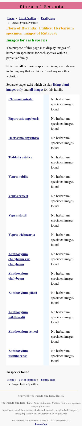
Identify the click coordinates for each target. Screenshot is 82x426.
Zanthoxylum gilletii (22, 292)
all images (36, 89)
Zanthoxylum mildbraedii (18, 314)
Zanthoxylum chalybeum (18, 276)
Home (10, 18)
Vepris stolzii (17, 215)
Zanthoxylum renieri (23, 331)
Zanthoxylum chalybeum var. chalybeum (19, 258)
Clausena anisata (20, 99)
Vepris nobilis (18, 176)
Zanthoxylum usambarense (18, 353)
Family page (48, 18)
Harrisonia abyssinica (23, 137)
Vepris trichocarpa (21, 234)
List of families (27, 18)
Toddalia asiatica (20, 157)
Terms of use (41, 424)
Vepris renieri (18, 195)
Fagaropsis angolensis (23, 118)
